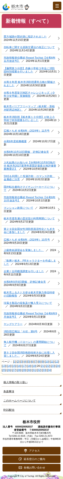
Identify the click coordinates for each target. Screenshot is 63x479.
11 (52, 361)
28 (18, 370)
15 (13, 366)
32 (39, 370)
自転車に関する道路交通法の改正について (29, 47)
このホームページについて (19, 400)
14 (8, 366)
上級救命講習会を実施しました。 (24, 250)
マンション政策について (18, 207)
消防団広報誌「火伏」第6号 (20, 331)
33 (44, 370)
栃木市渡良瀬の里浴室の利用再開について (29, 218)
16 (18, 366)
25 (3, 370)
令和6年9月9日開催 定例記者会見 (25, 281)
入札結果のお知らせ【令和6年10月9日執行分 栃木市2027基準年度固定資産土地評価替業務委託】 (30, 165)
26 (8, 370)
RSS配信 (8, 410)
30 (29, 370)
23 (52, 366)
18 (29, 366)
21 (42, 366)
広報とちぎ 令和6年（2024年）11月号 (27, 130)
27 (13, 370)
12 (56, 361)
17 (24, 366)
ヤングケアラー (13, 324)
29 (24, 370)
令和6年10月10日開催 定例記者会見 (26, 151)
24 (57, 366)
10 (47, 361)
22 (47, 366)
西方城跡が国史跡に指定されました (25, 36)
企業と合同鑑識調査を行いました (24, 271)
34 (49, 370)
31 (34, 370)
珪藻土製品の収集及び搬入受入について (28, 303)
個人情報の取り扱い (15, 382)
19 (34, 366)
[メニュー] (57, 6)
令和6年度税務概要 (15, 141)
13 (3, 366)
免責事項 (8, 391)
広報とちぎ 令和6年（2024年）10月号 (27, 239)
